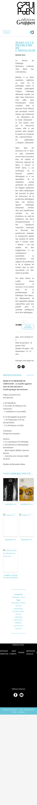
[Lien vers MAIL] (21, 695)
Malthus (18, 623)
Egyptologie (18, 608)
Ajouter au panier (28, 327)
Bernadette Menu (18, 603)
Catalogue (16, 597)
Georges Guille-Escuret (18, 612)
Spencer (18, 628)
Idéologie (18, 617)
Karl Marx (18, 620)
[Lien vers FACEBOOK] (15, 695)
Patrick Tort (20, 55)
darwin (18, 606)
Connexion (21, 712)
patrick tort (18, 625)
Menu (7, 32)
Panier (21, 652)
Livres (22, 597)
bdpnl (14, 712)
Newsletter (18, 645)
